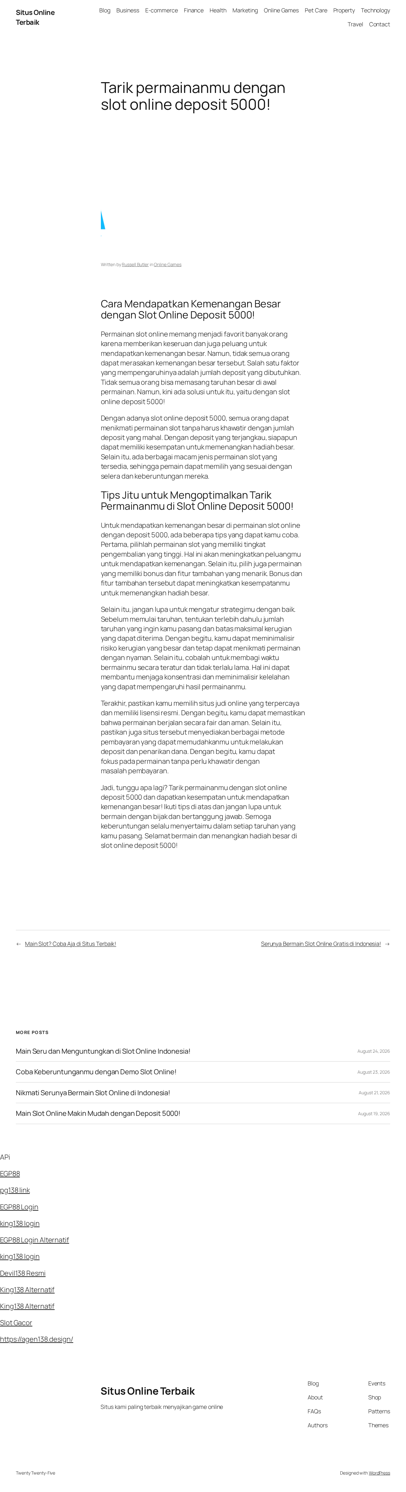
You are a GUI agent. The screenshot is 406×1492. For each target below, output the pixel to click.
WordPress (379, 1473)
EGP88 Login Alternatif (34, 1240)
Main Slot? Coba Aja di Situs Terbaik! (70, 943)
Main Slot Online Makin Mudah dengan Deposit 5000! (98, 1113)
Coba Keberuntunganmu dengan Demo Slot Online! (96, 1072)
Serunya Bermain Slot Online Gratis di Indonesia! (321, 943)
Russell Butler (135, 264)
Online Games (167, 264)
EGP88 (10, 1173)
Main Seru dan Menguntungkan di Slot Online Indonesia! (103, 1051)
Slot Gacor (16, 1322)
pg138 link (15, 1190)
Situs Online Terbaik (35, 17)
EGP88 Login (19, 1207)
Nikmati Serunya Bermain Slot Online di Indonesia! (93, 1092)
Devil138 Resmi (23, 1273)
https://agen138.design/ (36, 1339)
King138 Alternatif (27, 1289)
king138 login (20, 1223)
